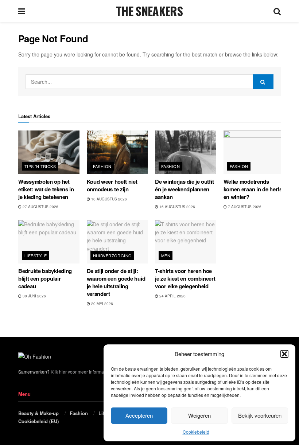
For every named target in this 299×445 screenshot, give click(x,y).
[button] (284, 354)
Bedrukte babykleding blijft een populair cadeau (45, 278)
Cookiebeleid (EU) (38, 421)
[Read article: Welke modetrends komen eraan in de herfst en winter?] (254, 152)
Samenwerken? (34, 371)
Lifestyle (35, 255)
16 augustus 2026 (108, 199)
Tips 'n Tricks (40, 166)
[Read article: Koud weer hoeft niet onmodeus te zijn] (117, 152)
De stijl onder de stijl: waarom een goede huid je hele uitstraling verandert (116, 282)
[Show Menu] (21, 11)
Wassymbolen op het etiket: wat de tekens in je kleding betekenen (46, 189)
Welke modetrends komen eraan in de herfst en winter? (254, 189)
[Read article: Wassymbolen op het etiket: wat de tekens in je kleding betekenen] (48, 152)
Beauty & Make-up (38, 413)
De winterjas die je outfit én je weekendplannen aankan (184, 189)
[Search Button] (277, 11)
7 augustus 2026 (244, 206)
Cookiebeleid (196, 432)
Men (165, 255)
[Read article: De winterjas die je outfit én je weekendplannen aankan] (185, 152)
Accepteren (139, 415)
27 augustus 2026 (40, 206)
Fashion (102, 166)
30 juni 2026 (34, 295)
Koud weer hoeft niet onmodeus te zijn (112, 185)
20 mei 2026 (101, 303)
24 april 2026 (172, 295)
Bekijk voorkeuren (259, 415)
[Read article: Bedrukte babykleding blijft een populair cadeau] (48, 242)
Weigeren (199, 415)
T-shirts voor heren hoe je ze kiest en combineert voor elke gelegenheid (185, 278)
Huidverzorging (112, 255)
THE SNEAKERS (149, 11)
